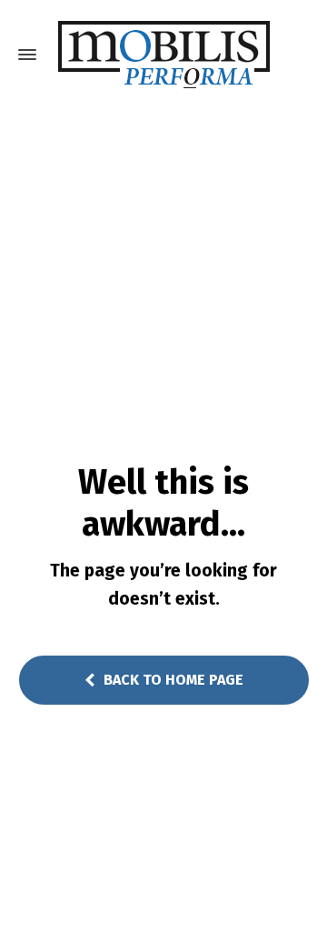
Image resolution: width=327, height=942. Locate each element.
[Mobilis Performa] (163, 54)
